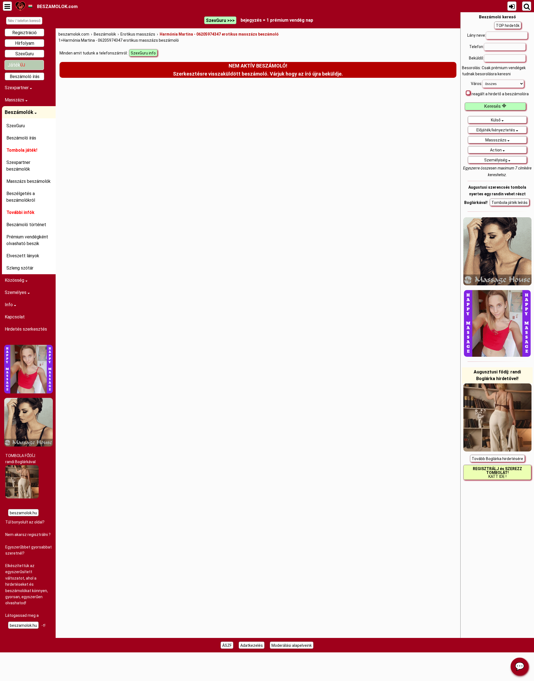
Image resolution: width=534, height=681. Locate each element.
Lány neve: (476, 35)
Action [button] (496, 150)
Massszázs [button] (496, 140)
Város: (476, 83)
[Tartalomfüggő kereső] (526, 6)
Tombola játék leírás (509, 202)
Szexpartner (17, 87)
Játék (16, 65)
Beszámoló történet (26, 224)
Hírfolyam (24, 43)
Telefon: (476, 46)
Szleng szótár (19, 268)
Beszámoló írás (24, 76)
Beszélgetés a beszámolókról (20, 197)
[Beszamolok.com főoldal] (20, 6)
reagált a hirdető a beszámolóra (500, 94)
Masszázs (15, 100)
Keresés (495, 106)
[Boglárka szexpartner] (22, 497)
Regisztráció (24, 32)
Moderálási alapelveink (291, 645)
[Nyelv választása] (30, 6)
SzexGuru (24, 53)
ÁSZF (227, 645)
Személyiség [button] (496, 160)
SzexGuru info (143, 53)
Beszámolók (19, 112)
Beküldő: (476, 58)
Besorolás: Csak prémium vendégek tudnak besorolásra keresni (494, 71)
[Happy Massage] (28, 392)
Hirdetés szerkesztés (26, 329)
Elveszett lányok (22, 255)
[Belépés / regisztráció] (511, 6)
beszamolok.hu (23, 513)
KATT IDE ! (497, 473)
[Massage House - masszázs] (28, 445)
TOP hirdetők (508, 25)
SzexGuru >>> (220, 20)
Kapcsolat (15, 317)
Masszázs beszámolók (28, 181)
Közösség (15, 280)
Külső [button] (496, 120)
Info (9, 304)
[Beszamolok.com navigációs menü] (7, 6)
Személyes (16, 292)
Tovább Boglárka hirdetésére (497, 459)
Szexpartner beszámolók (18, 166)
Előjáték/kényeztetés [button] (496, 130)
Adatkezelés (251, 645)
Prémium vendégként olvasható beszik (27, 240)
